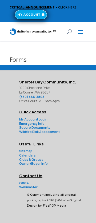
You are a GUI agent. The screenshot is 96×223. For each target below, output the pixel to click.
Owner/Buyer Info (33, 163)
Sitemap (25, 151)
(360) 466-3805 (31, 97)
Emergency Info (32, 123)
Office (24, 183)
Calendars (27, 155)
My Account (29, 15)
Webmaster (28, 187)
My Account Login (33, 119)
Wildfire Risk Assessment (39, 132)
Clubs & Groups (31, 159)
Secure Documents (34, 127)
